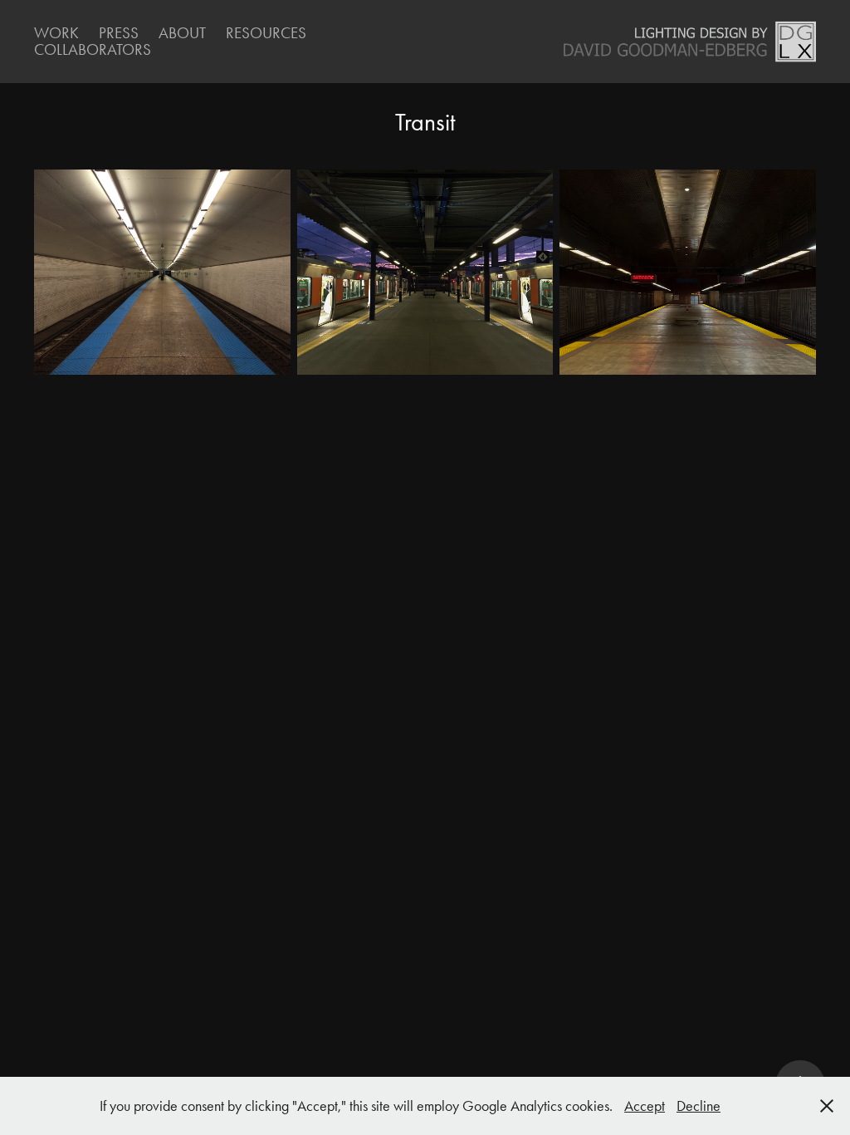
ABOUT (182, 32)
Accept (644, 1106)
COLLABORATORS (92, 49)
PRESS (119, 32)
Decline (699, 1106)
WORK (56, 32)
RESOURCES (266, 32)
